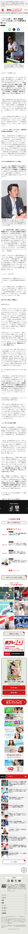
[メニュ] (25, 10)
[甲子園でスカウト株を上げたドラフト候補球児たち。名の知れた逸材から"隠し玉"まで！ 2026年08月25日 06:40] (7, 608)
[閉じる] (26, 4)
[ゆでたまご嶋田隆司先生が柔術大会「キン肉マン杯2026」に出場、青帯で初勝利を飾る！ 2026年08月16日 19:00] (7, 623)
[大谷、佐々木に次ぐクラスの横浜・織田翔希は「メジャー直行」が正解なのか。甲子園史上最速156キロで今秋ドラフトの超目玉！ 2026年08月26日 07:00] (7, 594)
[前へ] (0, 508)
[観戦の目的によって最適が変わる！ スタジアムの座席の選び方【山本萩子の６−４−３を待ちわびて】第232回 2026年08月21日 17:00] (21, 608)
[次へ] (27, 508)
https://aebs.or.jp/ (11, 890)
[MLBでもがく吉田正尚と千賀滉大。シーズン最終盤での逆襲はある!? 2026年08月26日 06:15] (21, 594)
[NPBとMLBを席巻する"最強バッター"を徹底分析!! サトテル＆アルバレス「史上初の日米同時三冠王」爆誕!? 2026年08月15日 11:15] (21, 623)
